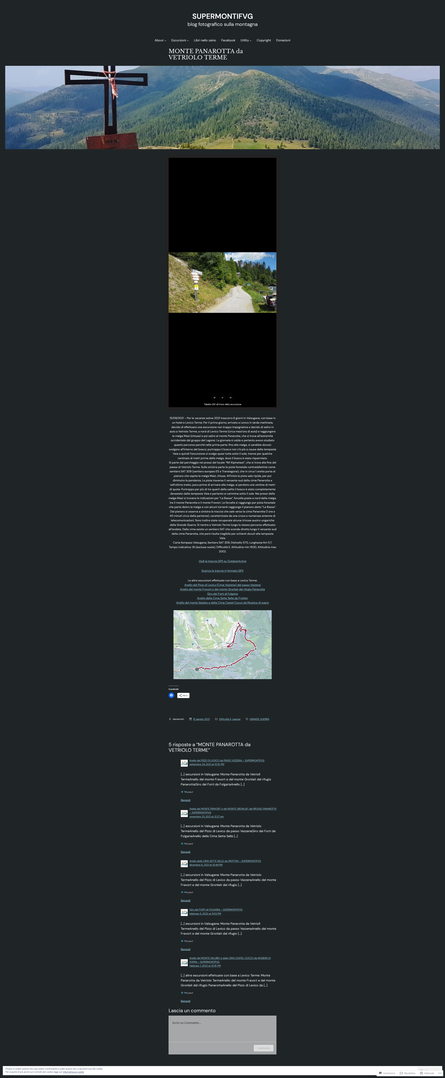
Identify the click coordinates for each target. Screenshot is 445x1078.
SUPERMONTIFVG (222, 16)
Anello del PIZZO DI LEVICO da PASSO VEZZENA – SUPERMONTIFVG (226, 760)
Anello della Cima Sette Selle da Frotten (222, 598)
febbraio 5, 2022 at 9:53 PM (205, 913)
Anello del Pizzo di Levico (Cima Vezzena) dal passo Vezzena (222, 585)
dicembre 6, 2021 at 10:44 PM (205, 864)
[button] (214, 398)
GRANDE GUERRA (259, 719)
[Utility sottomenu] (251, 40)
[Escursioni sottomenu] (188, 40)
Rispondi (185, 800)
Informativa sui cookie (73, 1072)
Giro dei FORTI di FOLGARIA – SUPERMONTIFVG (215, 909)
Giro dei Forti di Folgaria (222, 594)
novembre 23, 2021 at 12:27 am (206, 816)
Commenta (263, 1048)
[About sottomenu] (165, 40)
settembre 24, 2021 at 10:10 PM (206, 764)
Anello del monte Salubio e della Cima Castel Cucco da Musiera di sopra (222, 602)
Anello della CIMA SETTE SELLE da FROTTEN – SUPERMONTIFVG (225, 861)
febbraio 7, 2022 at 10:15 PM (205, 965)
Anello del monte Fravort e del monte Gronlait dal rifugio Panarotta (222, 589)
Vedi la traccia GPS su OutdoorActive (222, 561)
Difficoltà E (225, 719)
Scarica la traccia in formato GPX (222, 571)
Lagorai (236, 719)
